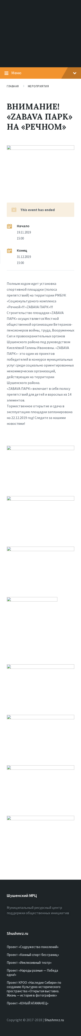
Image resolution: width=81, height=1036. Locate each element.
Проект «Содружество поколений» (32, 947)
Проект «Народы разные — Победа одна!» (32, 972)
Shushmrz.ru (54, 1020)
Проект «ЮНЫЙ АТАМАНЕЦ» (27, 1003)
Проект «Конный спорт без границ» (33, 955)
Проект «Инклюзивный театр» (29, 962)
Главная (13, 86)
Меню (16, 72)
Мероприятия (38, 86)
